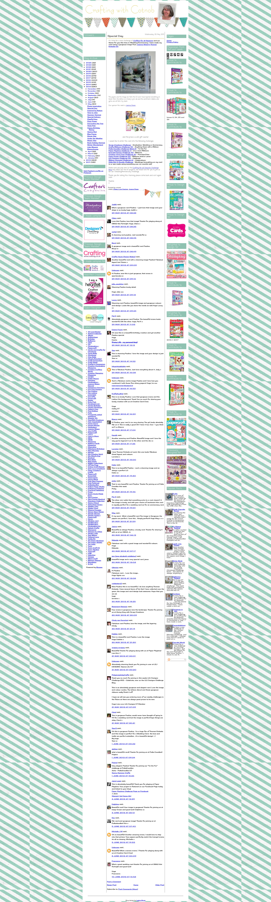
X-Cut (90, 564)
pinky (114, 481)
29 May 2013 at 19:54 (124, 508)
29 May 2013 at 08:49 (124, 251)
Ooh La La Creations (96, 468)
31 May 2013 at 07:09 (124, 707)
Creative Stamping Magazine (95, 374)
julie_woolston (118, 284)
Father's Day (93, 409)
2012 (88, 160)
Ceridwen (176, 594)
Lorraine (115, 449)
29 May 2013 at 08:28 (124, 213)
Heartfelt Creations (96, 420)
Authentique (93, 337)
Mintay (91, 452)
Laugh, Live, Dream (177, 544)
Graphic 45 (92, 418)
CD (89, 344)
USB (90, 553)
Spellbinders (93, 522)
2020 (89, 71)
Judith (114, 204)
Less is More (93, 436)
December (92, 89)
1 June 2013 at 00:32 (123, 744)
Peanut (115, 762)
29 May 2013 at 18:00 (124, 460)
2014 (88, 84)
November (92, 91)
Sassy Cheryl (93, 503)
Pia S (114, 497)
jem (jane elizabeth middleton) (124, 556)
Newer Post (111, 885)
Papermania (92, 477)
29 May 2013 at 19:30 (124, 476)
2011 (88, 162)
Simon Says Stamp (96, 512)
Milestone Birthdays (96, 449)
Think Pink (91, 126)
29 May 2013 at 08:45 (124, 238)
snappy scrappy (118, 647)
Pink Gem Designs (95, 481)
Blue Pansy (91, 134)
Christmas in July (177, 610)
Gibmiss (115, 567)
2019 (88, 73)
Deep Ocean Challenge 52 (120, 156)
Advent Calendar (95, 333)
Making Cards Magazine (93, 444)
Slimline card (93, 521)
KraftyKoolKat (117, 394)
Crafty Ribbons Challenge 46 (121, 147)
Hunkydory (92, 427)
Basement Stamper (119, 606)
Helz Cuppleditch (95, 422)
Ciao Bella (92, 357)
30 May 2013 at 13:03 (124, 562)
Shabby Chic (93, 506)
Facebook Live (94, 404)
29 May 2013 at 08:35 (124, 226)
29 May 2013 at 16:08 (124, 372)
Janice (114, 526)
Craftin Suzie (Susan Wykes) (124, 257)
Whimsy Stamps (94, 560)
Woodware (92, 562)
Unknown (115, 270)
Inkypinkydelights (119, 366)
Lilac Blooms (92, 147)
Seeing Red (92, 132)
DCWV (91, 377)
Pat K (114, 316)
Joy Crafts (92, 431)
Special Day (92, 108)
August (91, 97)
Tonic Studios (93, 549)
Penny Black (93, 479)
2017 (88, 78)
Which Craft (93, 559)
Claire (114, 218)
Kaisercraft (92, 432)
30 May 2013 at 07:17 (124, 551)
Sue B (114, 728)
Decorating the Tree (95, 123)
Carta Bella (92, 353)
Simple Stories (94, 513)
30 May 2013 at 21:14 (123, 629)
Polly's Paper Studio (96, 486)
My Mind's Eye (94, 456)
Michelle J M (117, 831)
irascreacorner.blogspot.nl (122, 385)
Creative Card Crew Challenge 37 (122, 154)
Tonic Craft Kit (94, 548)
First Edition (93, 411)
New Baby (92, 459)
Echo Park (92, 402)
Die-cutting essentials (92, 394)
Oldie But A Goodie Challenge (121, 162)
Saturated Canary (95, 504)
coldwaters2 (117, 583)
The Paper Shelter (95, 542)
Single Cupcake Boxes (178, 510)
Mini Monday (93, 450)
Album (90, 335)
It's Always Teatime (176, 527)
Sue (113, 350)
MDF (90, 438)
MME (90, 440)
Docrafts (91, 396)
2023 (89, 65)
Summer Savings (94, 115)
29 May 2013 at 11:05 (123, 324)
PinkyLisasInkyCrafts (120, 675)
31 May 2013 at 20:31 (123, 723)
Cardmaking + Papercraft (93, 347)
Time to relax (92, 113)
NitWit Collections (95, 463)
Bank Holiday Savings (96, 143)
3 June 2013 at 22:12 (123, 813)
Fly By (174, 494)
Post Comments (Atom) (128, 889)
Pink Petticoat (93, 483)
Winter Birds (177, 561)
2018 (88, 76)
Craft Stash (92, 362)
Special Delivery (93, 117)
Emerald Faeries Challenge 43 (121, 152)
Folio (90, 413)
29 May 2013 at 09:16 (124, 279)
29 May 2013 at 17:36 (123, 444)
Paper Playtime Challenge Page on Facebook (130, 791)
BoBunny (91, 341)
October (91, 93)
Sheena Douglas (94, 510)
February (91, 156)
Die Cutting (92, 391)
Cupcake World (178, 642)
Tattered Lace (93, 537)
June (90, 102)
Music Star (91, 140)
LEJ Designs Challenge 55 (120, 158)
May (90, 104)
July (90, 100)
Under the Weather (95, 138)
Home (135, 885)
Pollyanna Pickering (96, 488)
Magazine (92, 441)
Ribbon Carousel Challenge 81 (121, 160)
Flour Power (92, 121)
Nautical (91, 458)
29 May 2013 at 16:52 (124, 388)
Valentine (91, 555)
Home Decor (93, 423)
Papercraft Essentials (92, 475)
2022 (89, 67)
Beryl (114, 243)
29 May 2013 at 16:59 (124, 414)
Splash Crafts (93, 528)
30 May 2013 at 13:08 (124, 578)
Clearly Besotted (95, 359)
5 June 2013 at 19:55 (123, 842)
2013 (88, 86)
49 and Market (94, 332)
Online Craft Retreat (96, 467)
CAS (90, 342)
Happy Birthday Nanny (93, 129)
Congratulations (178, 625)
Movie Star (91, 136)
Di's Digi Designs (95, 389)
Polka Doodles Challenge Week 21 (122, 149)
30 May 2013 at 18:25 (124, 601)
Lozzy (114, 300)
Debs (114, 465)
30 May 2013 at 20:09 (124, 615)
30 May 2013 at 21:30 (124, 642)
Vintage (91, 557)
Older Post (159, 885)
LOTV (90, 434)
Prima (90, 492)
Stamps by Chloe (95, 531)
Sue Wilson (92, 535)
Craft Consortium (95, 360)
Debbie (115, 634)
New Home (92, 461)
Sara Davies (93, 497)
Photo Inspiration (94, 106)
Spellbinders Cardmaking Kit (94, 525)
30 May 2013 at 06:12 (124, 535)
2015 (88, 82)
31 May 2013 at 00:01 (124, 656)
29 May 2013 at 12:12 (123, 345)
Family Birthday (94, 405)
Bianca (114, 419)
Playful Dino (92, 119)
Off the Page (93, 465)
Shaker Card (93, 508)
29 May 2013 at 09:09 (124, 265)
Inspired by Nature (94, 110)
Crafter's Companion (96, 364)
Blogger (99, 567)
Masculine (92, 447)
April (90, 151)
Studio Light (93, 533)
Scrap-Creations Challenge (120, 145)
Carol (114, 712)
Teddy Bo (91, 539)
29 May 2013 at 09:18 (124, 295)
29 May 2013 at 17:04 (124, 430)
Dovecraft (92, 398)
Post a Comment (114, 882)
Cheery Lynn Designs (120, 189)
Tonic (90, 546)
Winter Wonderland (95, 145)
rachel (114, 232)
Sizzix (90, 519)
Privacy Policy (172, 42)
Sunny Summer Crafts (121, 773)
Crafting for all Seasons (143, 41)
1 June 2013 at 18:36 (123, 776)
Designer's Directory (96, 387)
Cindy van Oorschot (120, 620)
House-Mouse (94, 425)
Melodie (115, 540)
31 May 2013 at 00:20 (124, 670)
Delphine (115, 804)
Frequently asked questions (95, 415)
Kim (113, 818)
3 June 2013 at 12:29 (123, 799)
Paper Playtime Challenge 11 (120, 151)
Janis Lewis (116, 781)
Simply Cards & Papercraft (94, 516)
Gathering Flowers (176, 577)
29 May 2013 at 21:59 (124, 521)
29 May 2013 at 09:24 (124, 311)
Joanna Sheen (94, 429)
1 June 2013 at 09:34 (123, 757)
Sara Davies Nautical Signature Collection (96, 500)
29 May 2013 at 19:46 (124, 492)
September (92, 95)
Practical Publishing (96, 490)
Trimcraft (91, 551)
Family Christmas (95, 407)
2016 (88, 80)
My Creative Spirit (95, 454)
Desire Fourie (117, 330)
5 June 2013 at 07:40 (124, 826)
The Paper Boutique (96, 540)
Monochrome (92, 149)
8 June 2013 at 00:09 (124, 856)
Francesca (116, 861)
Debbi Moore (93, 378)
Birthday (91, 339)
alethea (115, 749)
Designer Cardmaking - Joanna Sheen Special (94, 383)
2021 (88, 69)
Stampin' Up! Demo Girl (121, 796)
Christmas (92, 355)
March (91, 153)
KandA (114, 435)
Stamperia (92, 530)
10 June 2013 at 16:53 (124, 877)
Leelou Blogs (140, 900)
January (91, 158)
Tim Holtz (91, 544)
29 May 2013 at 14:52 (124, 361)
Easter (90, 400)
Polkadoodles (93, 485)
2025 (89, 63)
